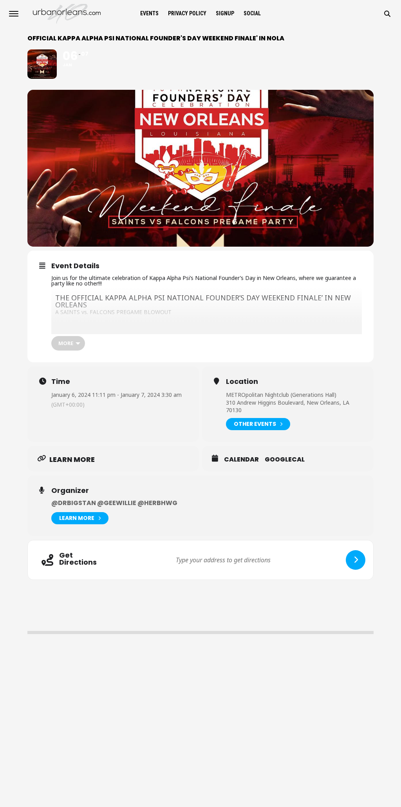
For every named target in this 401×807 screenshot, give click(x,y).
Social (252, 13)
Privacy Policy (187, 13)
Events (149, 13)
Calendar (241, 459)
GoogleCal (285, 459)
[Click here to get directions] (355, 560)
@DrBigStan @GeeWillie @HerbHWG (114, 502)
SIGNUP (225, 13)
